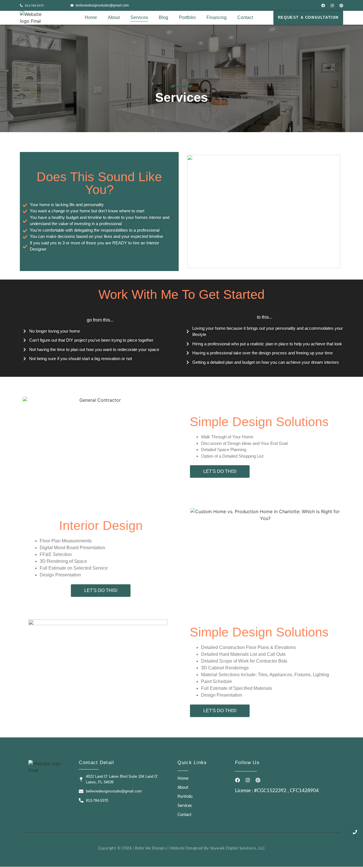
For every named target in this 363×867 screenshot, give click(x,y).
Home (91, 17)
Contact (245, 17)
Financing (216, 17)
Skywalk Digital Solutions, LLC (237, 848)
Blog (163, 17)
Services (139, 17)
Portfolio (187, 17)
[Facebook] (323, 5)
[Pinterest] (341, 5)
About (114, 17)
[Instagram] (332, 5)
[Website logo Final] (33, 17)
